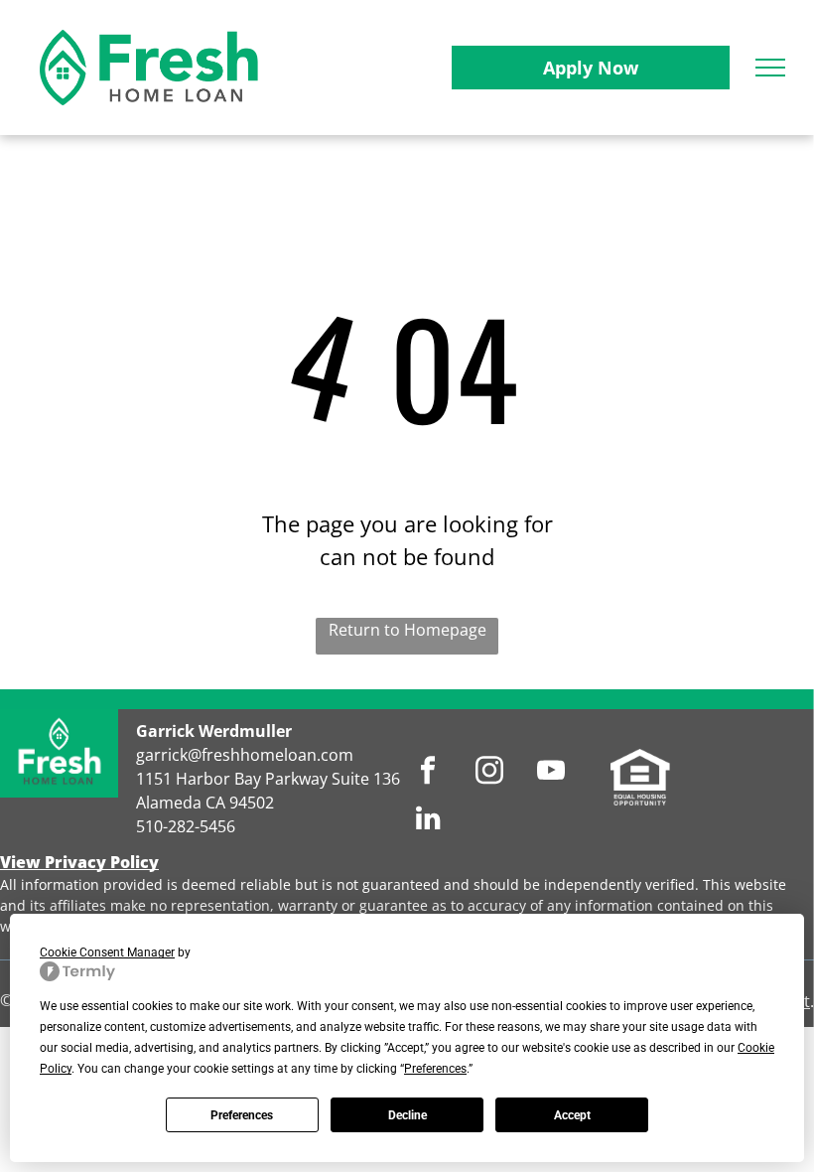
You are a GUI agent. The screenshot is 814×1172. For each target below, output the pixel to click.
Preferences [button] (435, 1069)
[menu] (770, 67)
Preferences (241, 1115)
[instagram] (490, 773)
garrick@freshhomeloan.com (244, 755)
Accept (572, 1115)
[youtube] (551, 773)
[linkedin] (428, 820)
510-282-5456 (185, 826)
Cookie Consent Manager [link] (107, 952)
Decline (407, 1115)
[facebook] (428, 773)
